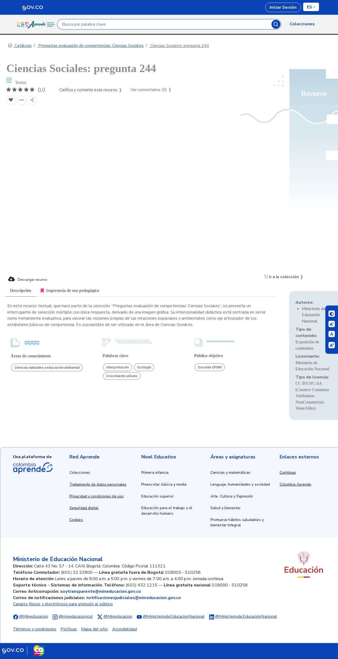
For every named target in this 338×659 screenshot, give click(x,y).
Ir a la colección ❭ (285, 276)
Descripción (20, 290)
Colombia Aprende (295, 484)
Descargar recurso (32, 279)
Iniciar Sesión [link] (283, 7)
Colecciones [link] (302, 24)
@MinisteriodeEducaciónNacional (246, 616)
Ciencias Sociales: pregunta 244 (179, 46)
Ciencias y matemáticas (230, 472)
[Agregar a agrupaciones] (21, 100)
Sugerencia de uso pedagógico (72, 290)
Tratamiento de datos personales (97, 484)
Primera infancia (155, 472)
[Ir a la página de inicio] (37, 24)
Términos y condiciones (34, 629)
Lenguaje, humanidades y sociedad (240, 484)
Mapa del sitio (94, 629)
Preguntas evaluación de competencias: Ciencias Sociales (90, 46)
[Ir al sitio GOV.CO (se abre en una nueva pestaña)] (23, 650)
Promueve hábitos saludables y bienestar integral (237, 522)
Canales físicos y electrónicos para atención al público (63, 604)
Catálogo (22, 46)
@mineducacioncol (76, 616)
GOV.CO (32, 7)
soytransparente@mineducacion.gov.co (100, 591)
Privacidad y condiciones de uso (96, 496)
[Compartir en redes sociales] (32, 100)
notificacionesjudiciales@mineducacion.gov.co (133, 598)
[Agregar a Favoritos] (11, 100)
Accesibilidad (124, 629)
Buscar (275, 24)
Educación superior (157, 496)
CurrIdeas (288, 472)
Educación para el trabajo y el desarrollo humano (166, 510)
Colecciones (79, 472)
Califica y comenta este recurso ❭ (90, 89)
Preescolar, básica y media (164, 484)
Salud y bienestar (225, 507)
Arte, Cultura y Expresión (231, 496)
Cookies (76, 519)
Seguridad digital (83, 507)
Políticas (68, 629)
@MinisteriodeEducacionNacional (174, 616)
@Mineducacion (33, 616)
